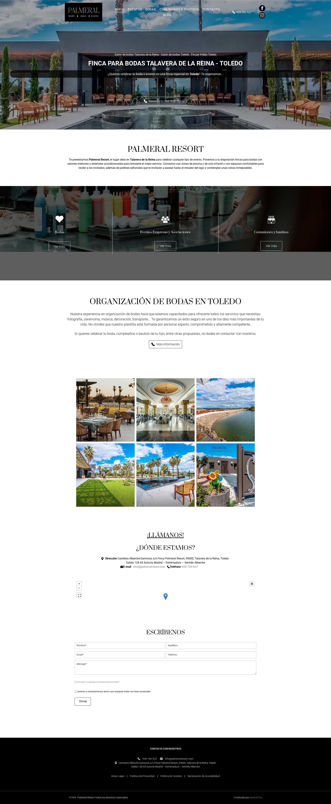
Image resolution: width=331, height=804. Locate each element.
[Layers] (252, 583)
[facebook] (262, 8)
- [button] (79, 588)
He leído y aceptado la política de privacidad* (98, 682)
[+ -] (165, 600)
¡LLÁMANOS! (165, 535)
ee (252, 797)
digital (258, 797)
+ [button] (79, 583)
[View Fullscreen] (79, 595)
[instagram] (262, 15)
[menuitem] (119, 9)
